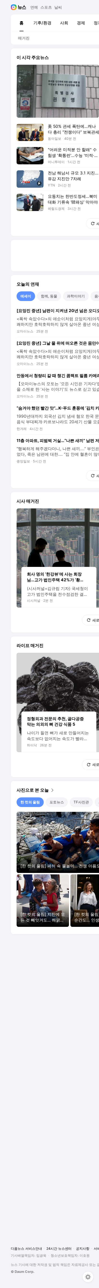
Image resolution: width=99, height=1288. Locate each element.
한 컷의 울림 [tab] (30, 802)
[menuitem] (21, 23)
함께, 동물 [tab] (49, 296)
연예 (34, 7)
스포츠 (46, 7)
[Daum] (14, 7)
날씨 (58, 7)
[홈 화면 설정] (88, 1277)
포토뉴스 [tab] (57, 802)
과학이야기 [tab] (76, 296)
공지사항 (82, 1248)
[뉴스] (22, 7)
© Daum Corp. (22, 1271)
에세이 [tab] (25, 296)
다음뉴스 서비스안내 (26, 1248)
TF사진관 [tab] (81, 802)
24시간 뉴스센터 (59, 1248)
